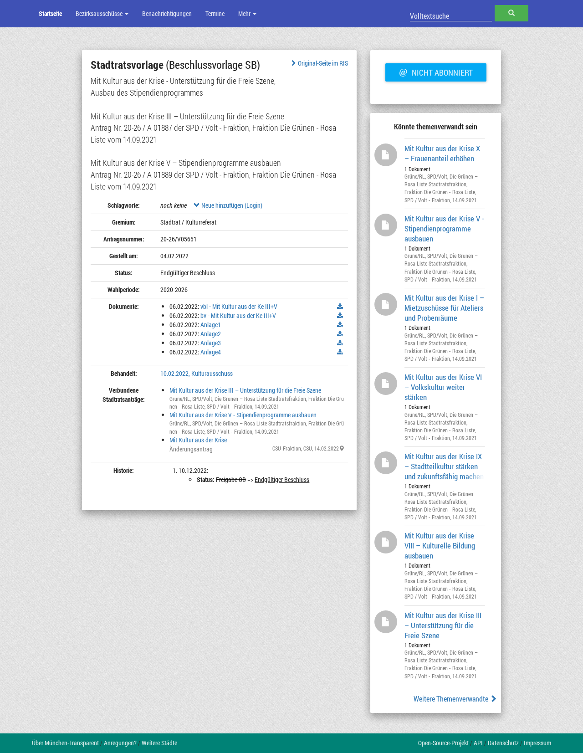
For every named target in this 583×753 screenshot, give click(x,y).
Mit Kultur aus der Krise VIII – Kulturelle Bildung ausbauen (439, 545)
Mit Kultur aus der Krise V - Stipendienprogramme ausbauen (243, 414)
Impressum (537, 742)
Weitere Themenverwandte (452, 698)
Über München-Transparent (65, 742)
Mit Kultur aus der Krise (198, 439)
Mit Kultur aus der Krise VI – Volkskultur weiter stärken (443, 386)
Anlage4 (210, 352)
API (478, 742)
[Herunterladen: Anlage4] (340, 352)
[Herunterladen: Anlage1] (340, 324)
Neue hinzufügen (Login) (231, 205)
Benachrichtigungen (167, 13)
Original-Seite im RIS (323, 63)
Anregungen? (120, 742)
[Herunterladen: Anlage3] (340, 343)
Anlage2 (210, 333)
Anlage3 (210, 342)
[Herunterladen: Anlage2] (340, 333)
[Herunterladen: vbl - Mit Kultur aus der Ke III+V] (340, 306)
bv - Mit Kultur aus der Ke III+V (238, 315)
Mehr (245, 13)
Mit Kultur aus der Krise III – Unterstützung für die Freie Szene (245, 390)
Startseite (50, 13)
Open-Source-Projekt (443, 742)
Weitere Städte (159, 742)
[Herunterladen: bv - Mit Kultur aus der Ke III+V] (340, 315)
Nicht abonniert (436, 71)
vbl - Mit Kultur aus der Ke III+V (238, 306)
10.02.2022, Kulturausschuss (196, 373)
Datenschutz (503, 742)
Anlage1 (210, 324)
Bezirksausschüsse (100, 13)
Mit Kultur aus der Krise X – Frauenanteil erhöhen (442, 153)
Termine (215, 13)
